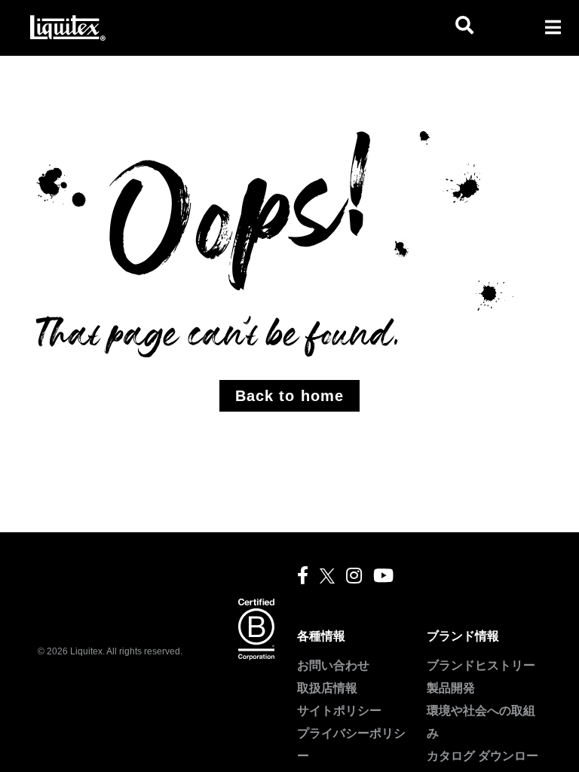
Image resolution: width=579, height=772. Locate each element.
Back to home (289, 396)
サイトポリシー (339, 710)
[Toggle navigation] (552, 27)
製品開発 (451, 688)
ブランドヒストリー (481, 665)
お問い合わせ (333, 665)
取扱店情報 (327, 688)
